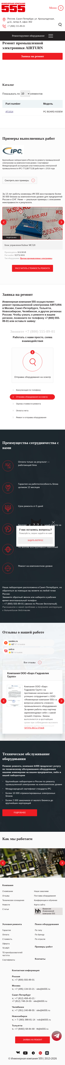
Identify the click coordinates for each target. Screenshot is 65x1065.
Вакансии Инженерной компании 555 (49, 911)
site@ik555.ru (43, 989)
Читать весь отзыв (34, 728)
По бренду (39, 935)
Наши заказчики (41, 891)
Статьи (5, 909)
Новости (6, 905)
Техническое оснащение (13, 900)
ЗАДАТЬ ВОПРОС (35, 540)
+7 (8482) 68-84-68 (25, 1029)
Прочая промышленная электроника (36, 258)
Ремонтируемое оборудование (28, 35)
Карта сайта (39, 905)
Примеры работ (44, 946)
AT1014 (9, 111)
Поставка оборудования (45, 896)
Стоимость (7, 939)
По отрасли (40, 939)
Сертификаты (8, 960)
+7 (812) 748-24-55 (22, 1001)
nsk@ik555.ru (44, 1019)
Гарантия (6, 930)
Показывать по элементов (22, 93)
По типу (38, 930)
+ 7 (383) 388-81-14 (25, 1019)
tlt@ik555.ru (42, 1029)
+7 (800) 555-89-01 (16, 26)
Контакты (40, 959)
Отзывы (5, 896)
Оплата (5, 935)
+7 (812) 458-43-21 (25, 998)
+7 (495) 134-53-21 (25, 989)
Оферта (6, 944)
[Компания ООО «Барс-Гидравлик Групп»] (15, 696)
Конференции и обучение (45, 900)
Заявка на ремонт (32, 1040)
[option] (32, 233)
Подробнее (20, 812)
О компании (7, 891)
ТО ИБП (5, 948)
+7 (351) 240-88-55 (25, 1010)
